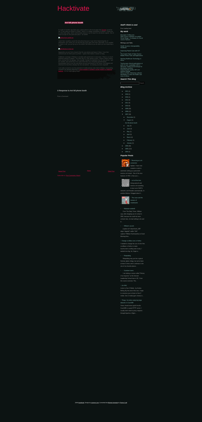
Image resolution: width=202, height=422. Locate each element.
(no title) (124, 285)
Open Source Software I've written (130, 36)
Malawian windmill (129, 208)
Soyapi (104, 30)
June (128, 128)
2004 (127, 151)
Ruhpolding (127, 255)
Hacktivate (73, 8)
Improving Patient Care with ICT (130, 51)
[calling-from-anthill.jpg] (65, 37)
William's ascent (129, 226)
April (128, 134)
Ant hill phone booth (74, 23)
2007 (127, 114)
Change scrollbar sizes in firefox (131, 241)
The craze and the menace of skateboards (136, 200)
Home (89, 170)
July (128, 126)
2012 (127, 100)
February (130, 140)
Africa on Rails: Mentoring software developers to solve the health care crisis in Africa (131, 74)
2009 (127, 108)
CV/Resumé (130, 35)
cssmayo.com (95, 402)
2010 (127, 106)
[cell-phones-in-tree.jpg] (65, 49)
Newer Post (61, 171)
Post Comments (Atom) (73, 175)
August (129, 120)
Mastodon (123, 35)
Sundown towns (129, 270)
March (129, 137)
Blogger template (113, 402)
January (129, 143)
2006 (127, 146)
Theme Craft (123, 402)
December (130, 117)
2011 (127, 103)
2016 (127, 97)
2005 (127, 149)
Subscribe (126, 9)
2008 (127, 111)
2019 (127, 94)
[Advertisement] (73, 154)
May (128, 131)
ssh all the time (136, 180)
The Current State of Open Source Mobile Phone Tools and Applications (131, 54)
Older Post (111, 171)
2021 (127, 91)
